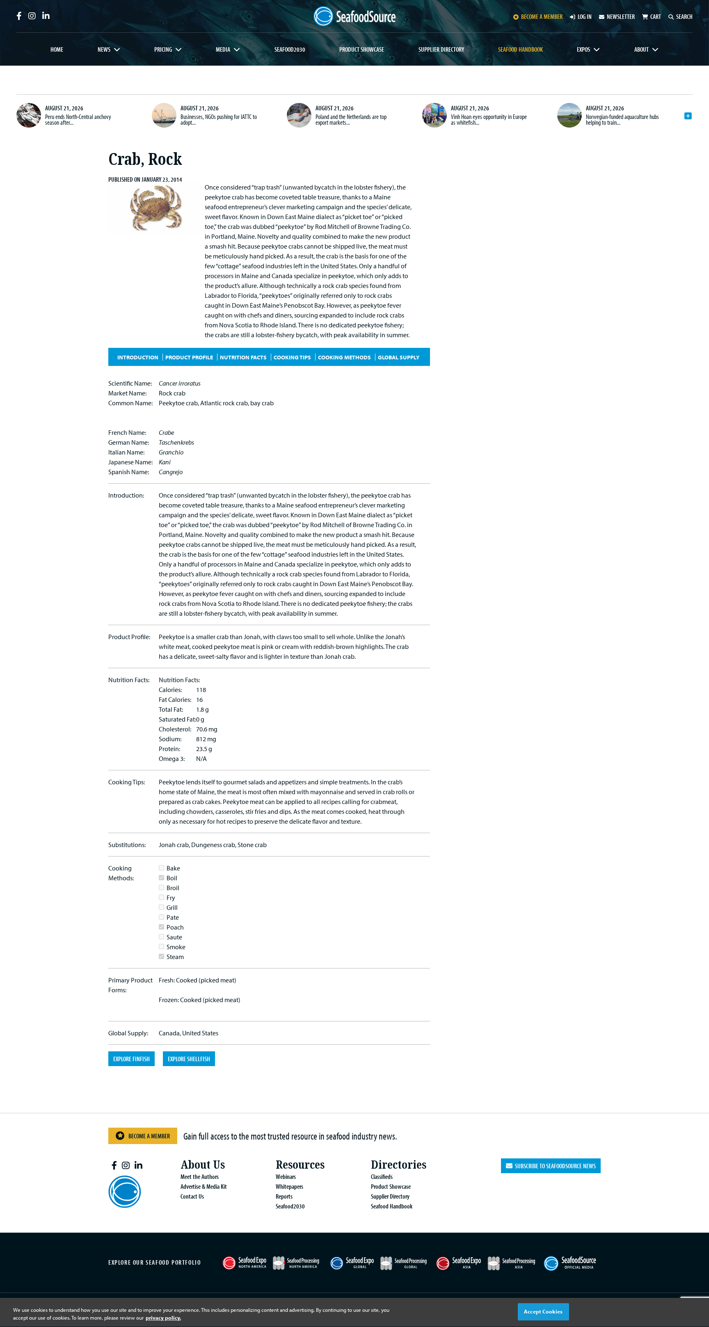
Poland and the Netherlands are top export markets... (351, 119)
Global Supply (398, 357)
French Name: (127, 432)
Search (684, 16)
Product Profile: (129, 637)
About (641, 49)
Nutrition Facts (243, 357)
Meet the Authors (200, 1176)
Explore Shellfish (189, 1059)
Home (56, 49)
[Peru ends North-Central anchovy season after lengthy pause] (28, 115)
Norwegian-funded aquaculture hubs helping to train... (622, 119)
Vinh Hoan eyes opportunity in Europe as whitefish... (489, 119)
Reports (284, 1196)
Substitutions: (127, 845)
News (104, 49)
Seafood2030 (289, 49)
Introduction (137, 357)
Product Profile (189, 357)
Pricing (163, 49)
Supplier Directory (441, 49)
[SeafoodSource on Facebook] (19, 16)
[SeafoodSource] (354, 16)
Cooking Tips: (126, 782)
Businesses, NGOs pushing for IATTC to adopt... (219, 119)
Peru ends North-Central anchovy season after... (78, 119)
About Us (203, 1164)
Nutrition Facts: (128, 680)
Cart (655, 16)
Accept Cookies (543, 1311)
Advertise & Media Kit (204, 1186)
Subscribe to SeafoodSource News (554, 1166)
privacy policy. (163, 1318)
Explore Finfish (131, 1059)
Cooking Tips (292, 357)
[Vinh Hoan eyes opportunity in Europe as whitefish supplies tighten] (434, 115)
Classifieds (382, 1176)
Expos (583, 49)
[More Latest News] (688, 116)
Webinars (286, 1176)
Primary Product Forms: (130, 985)
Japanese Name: (130, 462)
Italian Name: (126, 452)
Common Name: (130, 403)
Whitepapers (289, 1186)
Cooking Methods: (121, 873)
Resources (300, 1164)
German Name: (128, 442)
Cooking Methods (344, 357)
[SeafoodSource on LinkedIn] (46, 16)
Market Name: (127, 393)
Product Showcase (361, 49)
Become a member (542, 16)
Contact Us (192, 1196)
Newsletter (621, 16)
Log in (585, 16)
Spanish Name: (128, 472)
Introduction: (126, 495)
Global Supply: (128, 1033)
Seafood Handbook (520, 49)
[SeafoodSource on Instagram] (32, 16)
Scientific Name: (130, 383)
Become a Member (149, 1136)
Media (223, 49)
